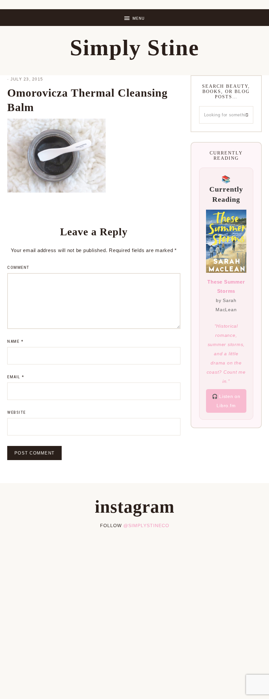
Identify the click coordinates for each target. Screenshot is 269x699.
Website (16, 412)
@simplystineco (146, 525)
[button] (134, 17)
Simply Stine (134, 47)
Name (15, 341)
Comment (18, 267)
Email (15, 376)
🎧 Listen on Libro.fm (226, 401)
